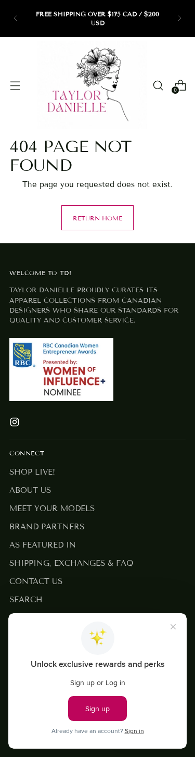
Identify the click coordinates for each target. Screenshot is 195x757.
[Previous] (15, 18)
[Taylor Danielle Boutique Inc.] (92, 85)
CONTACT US (35, 581)
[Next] (179, 18)
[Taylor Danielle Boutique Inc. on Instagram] (15, 424)
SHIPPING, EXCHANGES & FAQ (71, 563)
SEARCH (26, 599)
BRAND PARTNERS (46, 526)
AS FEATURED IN (42, 545)
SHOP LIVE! (32, 472)
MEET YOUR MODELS (52, 508)
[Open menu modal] (14, 85)
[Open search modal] (157, 85)
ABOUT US (30, 490)
